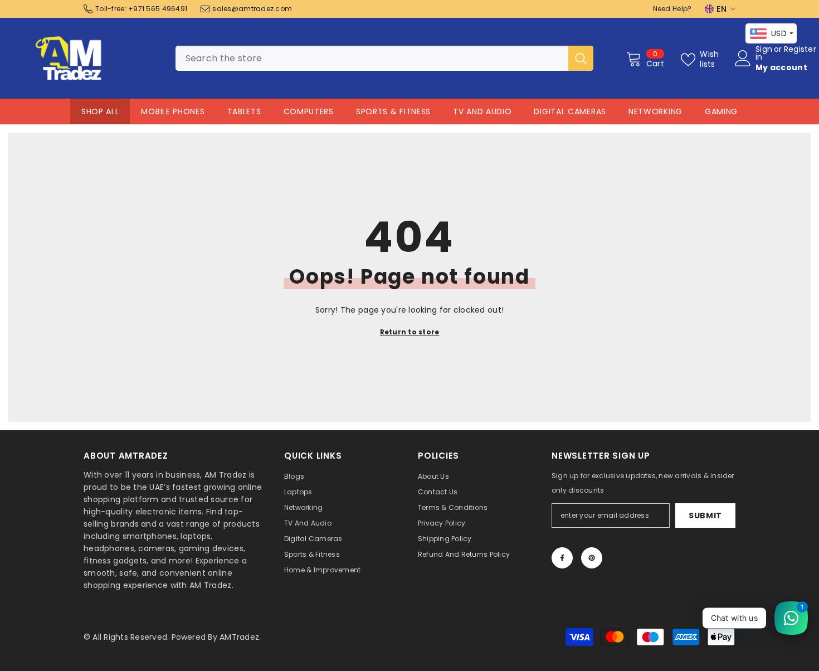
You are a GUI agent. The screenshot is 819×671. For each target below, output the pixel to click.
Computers (309, 111)
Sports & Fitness (393, 111)
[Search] (384, 58)
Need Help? (672, 8)
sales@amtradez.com (252, 8)
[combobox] (372, 58)
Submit (705, 515)
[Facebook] (562, 557)
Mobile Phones (172, 111)
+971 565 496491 (157, 8)
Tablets (244, 111)
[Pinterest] (591, 557)
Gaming (721, 111)
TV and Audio (482, 111)
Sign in (763, 53)
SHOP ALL (100, 111)
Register (800, 50)
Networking (655, 111)
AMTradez (239, 637)
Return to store (410, 332)
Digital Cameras (570, 111)
